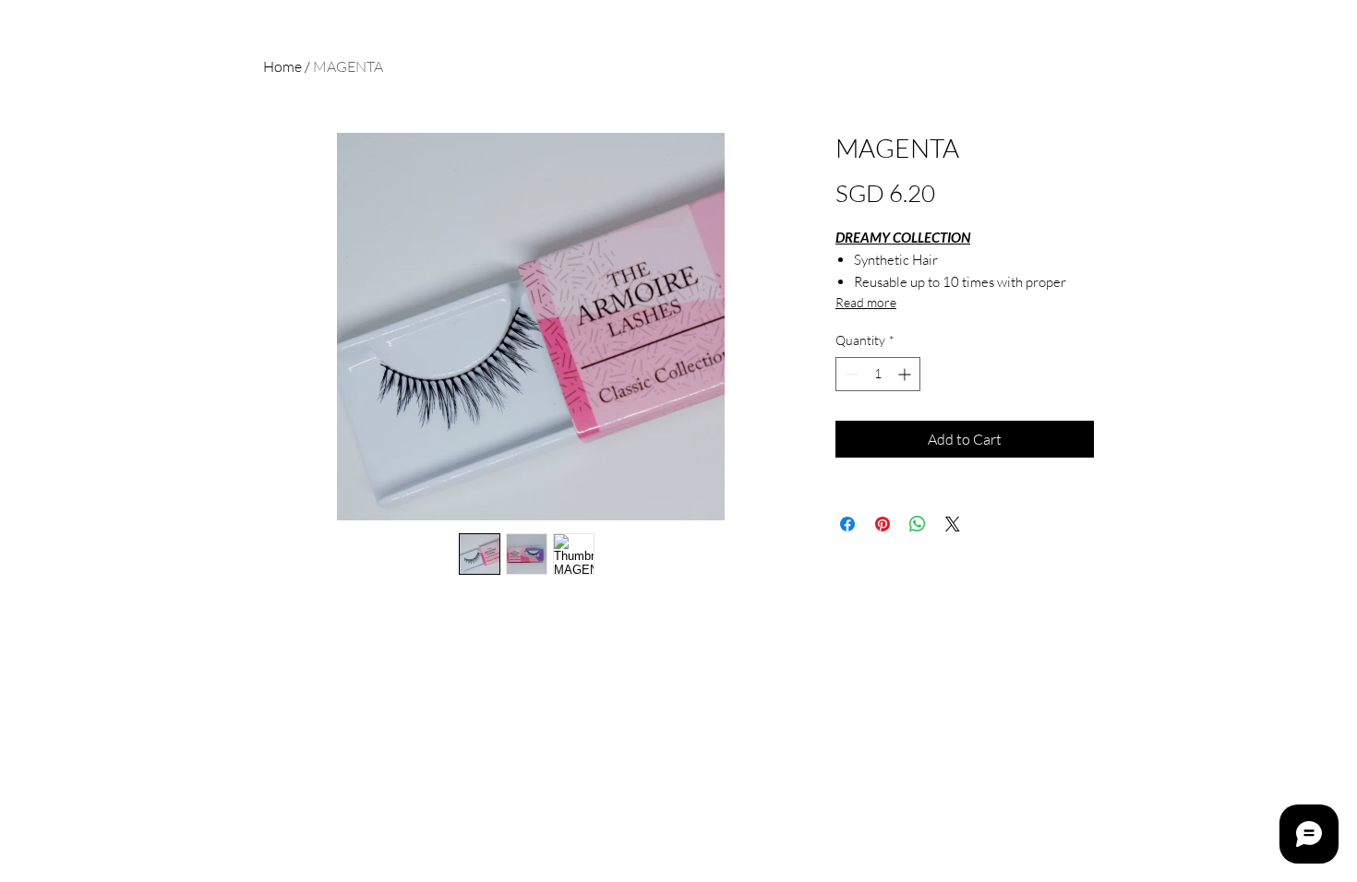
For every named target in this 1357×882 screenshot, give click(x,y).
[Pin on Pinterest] (882, 524)
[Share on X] (953, 524)
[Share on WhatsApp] (918, 524)
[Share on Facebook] (847, 524)
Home (282, 66)
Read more (865, 302)
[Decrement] (849, 374)
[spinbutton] (878, 374)
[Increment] (906, 374)
